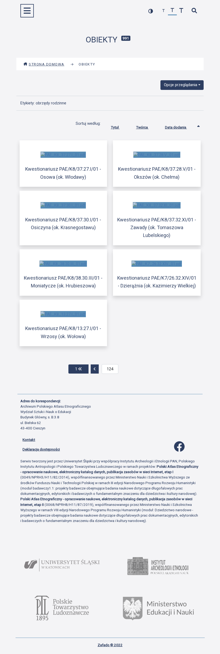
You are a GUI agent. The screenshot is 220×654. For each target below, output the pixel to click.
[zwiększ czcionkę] (181, 10)
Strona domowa (46, 64)
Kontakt (29, 439)
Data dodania (176, 127)
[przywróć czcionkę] (172, 10)
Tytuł (115, 127)
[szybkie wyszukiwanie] (194, 10)
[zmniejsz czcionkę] (163, 10)
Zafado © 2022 (110, 645)
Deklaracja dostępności (41, 449)
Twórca (142, 127)
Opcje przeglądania (180, 84)
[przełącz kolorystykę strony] (150, 10)
